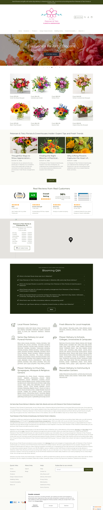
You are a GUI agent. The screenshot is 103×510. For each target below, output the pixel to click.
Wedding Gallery (14, 479)
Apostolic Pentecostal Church (34, 378)
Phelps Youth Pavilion (71, 375)
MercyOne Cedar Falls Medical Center (80, 328)
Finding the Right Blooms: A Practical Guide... (48, 157)
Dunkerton (45, 328)
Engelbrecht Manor (76, 361)
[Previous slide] (43, 67)
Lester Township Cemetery (25, 351)
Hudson (41, 329)
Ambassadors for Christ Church (27, 376)
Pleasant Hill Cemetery (24, 356)
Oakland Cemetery (44, 353)
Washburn (41, 331)
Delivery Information (45, 476)
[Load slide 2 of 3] (49, 67)
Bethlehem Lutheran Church (41, 379)
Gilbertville (35, 329)
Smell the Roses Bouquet (17, 98)
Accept (51, 505)
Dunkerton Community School (72, 358)
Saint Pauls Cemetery (30, 363)
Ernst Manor (88, 361)
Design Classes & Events (16, 476)
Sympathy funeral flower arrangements (40, 421)
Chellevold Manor (69, 348)
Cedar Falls (28, 328)
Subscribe (88, 469)
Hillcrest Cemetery (23, 349)
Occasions (12, 471)
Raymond (34, 331)
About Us (12, 484)
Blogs (26, 471)
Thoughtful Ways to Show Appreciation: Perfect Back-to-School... (23, 157)
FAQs (41, 468)
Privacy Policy (39, 501)
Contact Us (43, 471)
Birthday (77, 429)
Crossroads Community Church (41, 396)
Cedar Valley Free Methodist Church (34, 384)
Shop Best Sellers (51, 54)
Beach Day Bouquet (15, 125)
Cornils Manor (87, 349)
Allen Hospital (63, 328)
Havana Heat (55, 125)
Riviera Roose (82, 375)
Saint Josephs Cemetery (40, 358)
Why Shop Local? (44, 474)
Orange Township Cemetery (26, 354)
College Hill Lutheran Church (33, 391)
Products (12, 474)
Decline (66, 505)
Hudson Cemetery (45, 349)
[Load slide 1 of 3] (47, 67)
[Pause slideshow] (59, 67)
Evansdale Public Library (66, 363)
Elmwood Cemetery (44, 344)
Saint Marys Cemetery (36, 361)
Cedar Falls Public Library (67, 346)
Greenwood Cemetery (43, 348)
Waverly (20, 333)
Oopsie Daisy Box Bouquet (80, 125)
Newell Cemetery (33, 353)
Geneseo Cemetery (30, 348)
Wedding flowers (15, 421)
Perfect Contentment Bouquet (81, 98)
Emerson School (64, 361)
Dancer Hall (62, 351)
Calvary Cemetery (41, 343)
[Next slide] (55, 67)
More (51, 309)
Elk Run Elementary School (83, 360)
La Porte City (26, 331)
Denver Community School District (77, 351)
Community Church (33, 393)
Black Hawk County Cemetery (27, 343)
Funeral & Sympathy (15, 482)
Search (27, 468)
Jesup (19, 331)
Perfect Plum (55, 98)
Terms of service (44, 487)
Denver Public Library (70, 354)
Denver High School (77, 353)
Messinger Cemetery (40, 351)
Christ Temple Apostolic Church (39, 386)
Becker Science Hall (81, 343)
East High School (69, 360)
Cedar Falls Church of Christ (35, 383)
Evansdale (28, 329)
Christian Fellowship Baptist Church (28, 388)
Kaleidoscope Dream (37, 98)
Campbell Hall (72, 344)
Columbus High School (75, 349)
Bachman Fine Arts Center (67, 343)
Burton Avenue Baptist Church (26, 381)
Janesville (47, 329)
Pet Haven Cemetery (43, 354)
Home (11, 468)
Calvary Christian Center (43, 381)
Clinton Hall (63, 349)
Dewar (39, 328)
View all (51, 180)
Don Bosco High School (83, 354)
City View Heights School (84, 348)
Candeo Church (22, 383)
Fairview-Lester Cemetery (36, 346)
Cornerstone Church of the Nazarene (32, 394)
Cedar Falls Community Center (68, 374)
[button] (27, 31)
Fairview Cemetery (23, 346)
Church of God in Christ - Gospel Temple (32, 389)
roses (23, 431)
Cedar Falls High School (84, 344)
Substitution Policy (45, 484)
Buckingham (21, 328)
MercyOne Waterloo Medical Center (70, 329)
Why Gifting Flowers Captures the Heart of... (78, 157)
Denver (34, 328)
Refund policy (43, 482)
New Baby (85, 429)
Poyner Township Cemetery (39, 356)
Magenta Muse (35, 125)
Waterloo (47, 331)
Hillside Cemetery (34, 349)
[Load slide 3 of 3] (52, 67)
